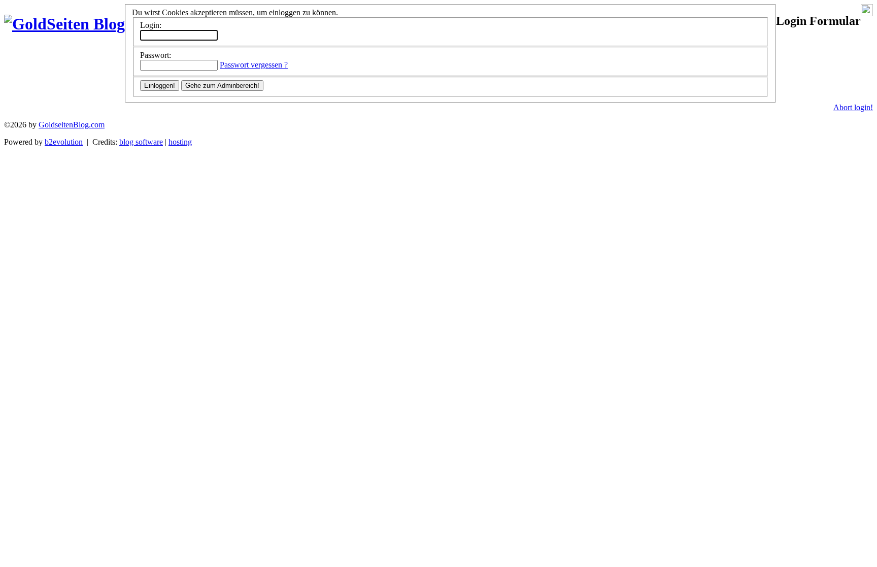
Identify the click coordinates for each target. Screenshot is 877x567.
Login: (150, 25)
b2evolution (64, 142)
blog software (141, 142)
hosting (180, 142)
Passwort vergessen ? (254, 64)
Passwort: (155, 55)
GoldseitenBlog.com (72, 124)
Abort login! (853, 107)
